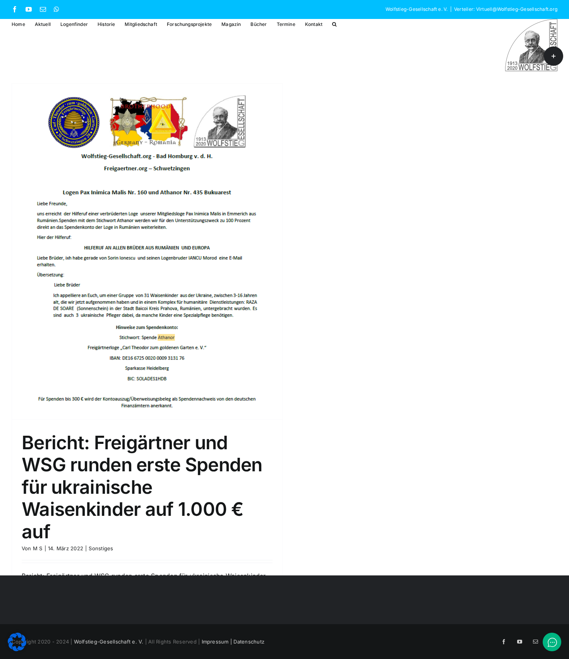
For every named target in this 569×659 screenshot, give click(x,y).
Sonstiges (101, 548)
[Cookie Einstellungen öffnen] (17, 649)
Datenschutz (248, 641)
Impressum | (218, 641)
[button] (334, 24)
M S (38, 548)
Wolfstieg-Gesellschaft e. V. (109, 641)
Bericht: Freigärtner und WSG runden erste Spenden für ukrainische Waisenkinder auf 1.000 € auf (142, 487)
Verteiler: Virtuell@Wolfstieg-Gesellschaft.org (505, 9)
